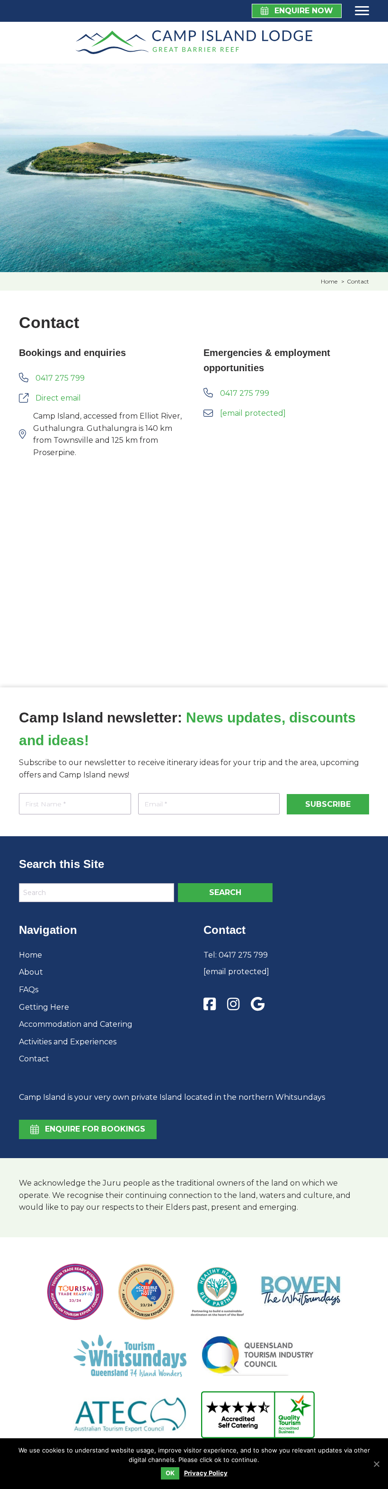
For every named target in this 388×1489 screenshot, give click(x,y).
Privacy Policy (206, 1473)
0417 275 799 (243, 954)
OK (170, 1473)
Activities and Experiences (67, 1041)
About (31, 972)
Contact (34, 1058)
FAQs (28, 989)
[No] (376, 1464)
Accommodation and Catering (75, 1024)
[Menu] (360, 11)
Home (30, 954)
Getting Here (44, 1007)
